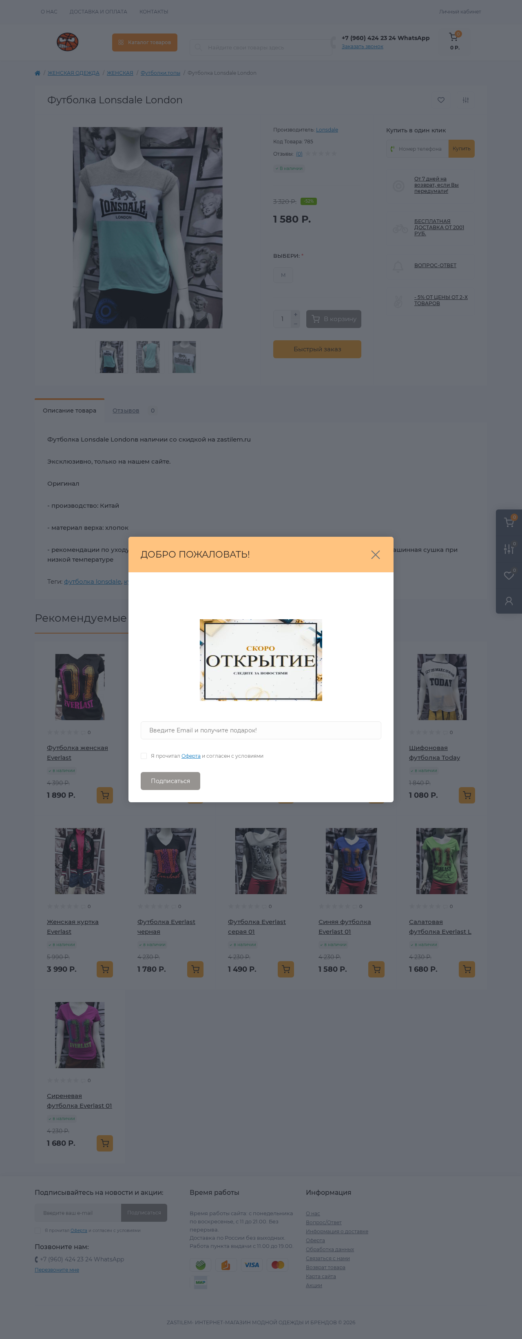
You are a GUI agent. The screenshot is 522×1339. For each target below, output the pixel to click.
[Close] (376, 555)
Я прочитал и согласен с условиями (207, 756)
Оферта (191, 756)
